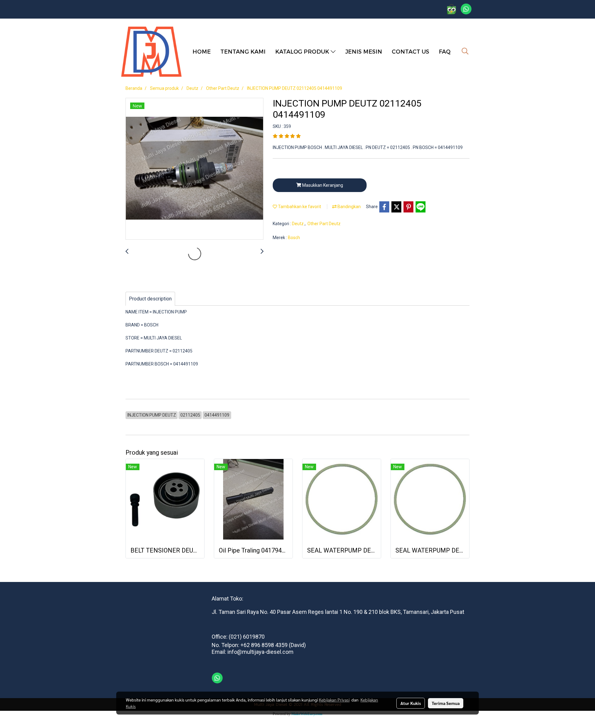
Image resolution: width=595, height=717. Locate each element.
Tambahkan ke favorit (299, 206)
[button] (465, 51)
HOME (201, 51)
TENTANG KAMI (243, 51)
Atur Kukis (410, 703)
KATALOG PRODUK (303, 51)
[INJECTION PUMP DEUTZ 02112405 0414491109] (194, 169)
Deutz (298, 223)
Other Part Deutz (324, 223)
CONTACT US (410, 51)
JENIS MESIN (363, 51)
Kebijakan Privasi (334, 699)
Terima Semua (446, 703)
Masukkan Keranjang (322, 185)
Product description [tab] (150, 299)
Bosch (294, 237)
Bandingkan (349, 206)
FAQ (445, 51)
